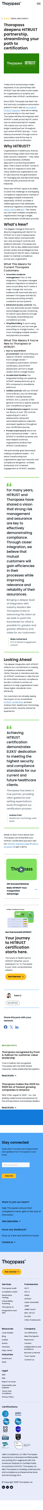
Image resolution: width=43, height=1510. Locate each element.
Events (5, 1343)
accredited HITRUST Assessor (20, 109)
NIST (23, 209)
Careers (27, 1343)
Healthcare (7, 1358)
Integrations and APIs (9, 1311)
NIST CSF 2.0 (29, 1313)
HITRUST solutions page (18, 843)
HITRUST (27, 1299)
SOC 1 (26, 1288)
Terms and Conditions (6, 1392)
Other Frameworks (32, 1320)
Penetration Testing (7, 1296)
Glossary (6, 1347)
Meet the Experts (31, 1336)
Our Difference (30, 1333)
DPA (3, 1378)
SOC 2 (27, 1292)
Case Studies (7, 1333)
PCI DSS (27, 1316)
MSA (3, 1375)
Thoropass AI (8, 1307)
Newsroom (29, 1340)
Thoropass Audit (9, 1288)
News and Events (19, 18)
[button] (38, 3)
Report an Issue (9, 1382)
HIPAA (6, 209)
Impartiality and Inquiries (9, 1386)
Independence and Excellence (32, 1348)
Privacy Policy (8, 1397)
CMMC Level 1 (30, 1309)
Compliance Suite (9, 1292)
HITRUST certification (14, 702)
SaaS (4, 1362)
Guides (5, 1340)
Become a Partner (32, 1353)
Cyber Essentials (31, 1302)
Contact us (29, 1360)
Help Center (7, 1350)
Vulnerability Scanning (7, 1302)
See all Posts (13, 1003)
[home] (11, 3)
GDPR (13, 209)
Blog (6, 18)
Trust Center (29, 1356)
